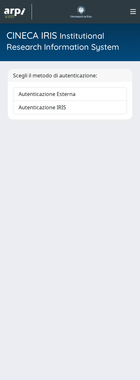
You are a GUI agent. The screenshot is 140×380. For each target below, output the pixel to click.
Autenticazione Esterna (47, 94)
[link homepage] (18, 12)
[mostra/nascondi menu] (133, 11)
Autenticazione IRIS (42, 107)
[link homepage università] (81, 12)
